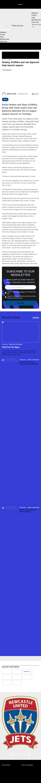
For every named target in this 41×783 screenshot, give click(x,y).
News (10, 60)
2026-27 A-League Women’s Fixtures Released (28, 510)
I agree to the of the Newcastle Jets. (21, 293)
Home (4, 60)
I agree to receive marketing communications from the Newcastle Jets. (21, 297)
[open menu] (1, 26)
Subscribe (20, 303)
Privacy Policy (20, 292)
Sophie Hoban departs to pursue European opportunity (28, 363)
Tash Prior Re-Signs (11, 347)
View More (36, 317)
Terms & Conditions (27, 765)
